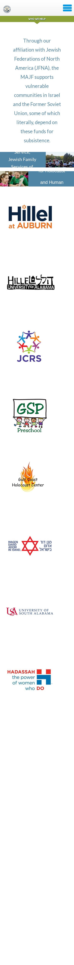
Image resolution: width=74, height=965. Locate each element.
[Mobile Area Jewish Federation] (7, 9)
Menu (67, 8)
